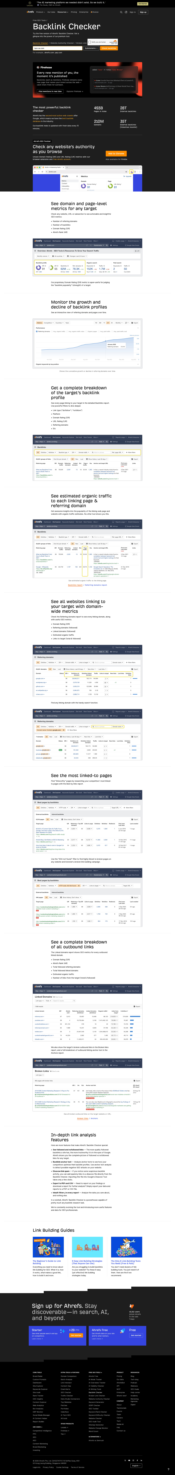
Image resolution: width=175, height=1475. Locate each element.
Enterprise (83, 12)
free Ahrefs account (61, 159)
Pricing (74, 12)
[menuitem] (41, 12)
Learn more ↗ (37, 1339)
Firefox (124, 159)
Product (39, 12)
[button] (121, 12)
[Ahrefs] (31, 12)
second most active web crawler (59, 115)
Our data (51, 12)
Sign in (133, 12)
